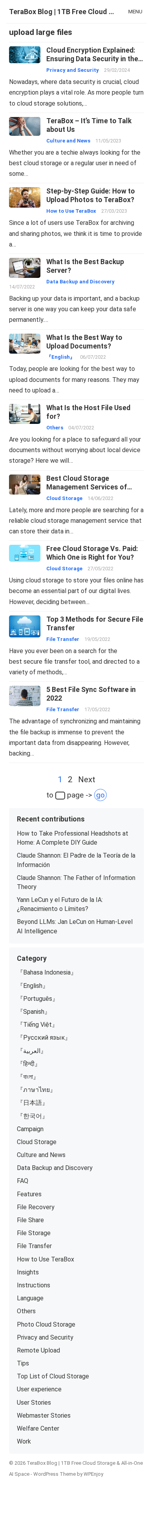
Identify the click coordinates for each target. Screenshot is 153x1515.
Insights (28, 1272)
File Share (30, 1220)
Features (29, 1194)
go (100, 794)
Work (24, 1441)
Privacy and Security (72, 70)
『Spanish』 (34, 1011)
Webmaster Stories (44, 1415)
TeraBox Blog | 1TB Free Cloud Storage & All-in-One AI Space (63, 11)
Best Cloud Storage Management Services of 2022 (86, 487)
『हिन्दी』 (29, 1064)
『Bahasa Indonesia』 (47, 972)
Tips (23, 1363)
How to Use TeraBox (71, 211)
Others (54, 428)
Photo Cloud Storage (46, 1324)
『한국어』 (32, 1116)
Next (86, 779)
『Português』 (37, 998)
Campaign (30, 1129)
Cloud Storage (64, 498)
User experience (39, 1389)
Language (30, 1298)
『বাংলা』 (28, 1077)
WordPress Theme (54, 1474)
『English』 (60, 357)
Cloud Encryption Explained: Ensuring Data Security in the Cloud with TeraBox (92, 58)
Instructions (33, 1285)
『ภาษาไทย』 (36, 1089)
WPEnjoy (93, 1474)
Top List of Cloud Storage (53, 1376)
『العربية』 (32, 1051)
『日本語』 (32, 1102)
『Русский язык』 (44, 1037)
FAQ (22, 1181)
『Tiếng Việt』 (37, 1024)
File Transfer (62, 639)
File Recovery (36, 1207)
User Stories (34, 1402)
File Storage (34, 1233)
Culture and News (68, 141)
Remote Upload (38, 1350)
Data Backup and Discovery (80, 282)
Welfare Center (38, 1428)
